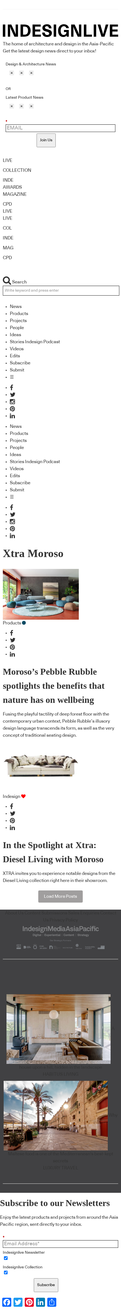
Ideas (15, 335)
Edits (15, 356)
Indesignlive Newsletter (24, 1253)
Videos (17, 349)
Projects (18, 320)
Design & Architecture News (31, 64)
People (17, 327)
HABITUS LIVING (61, 1074)
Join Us (46, 140)
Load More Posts (60, 896)
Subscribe (20, 363)
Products (19, 313)
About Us (14, 913)
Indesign (11, 796)
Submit (17, 370)
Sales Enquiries (83, 913)
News (16, 306)
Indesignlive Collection (22, 1267)
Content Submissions (45, 913)
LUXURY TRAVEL (60, 1168)
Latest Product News (24, 98)
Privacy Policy (64, 920)
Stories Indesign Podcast (35, 342)
